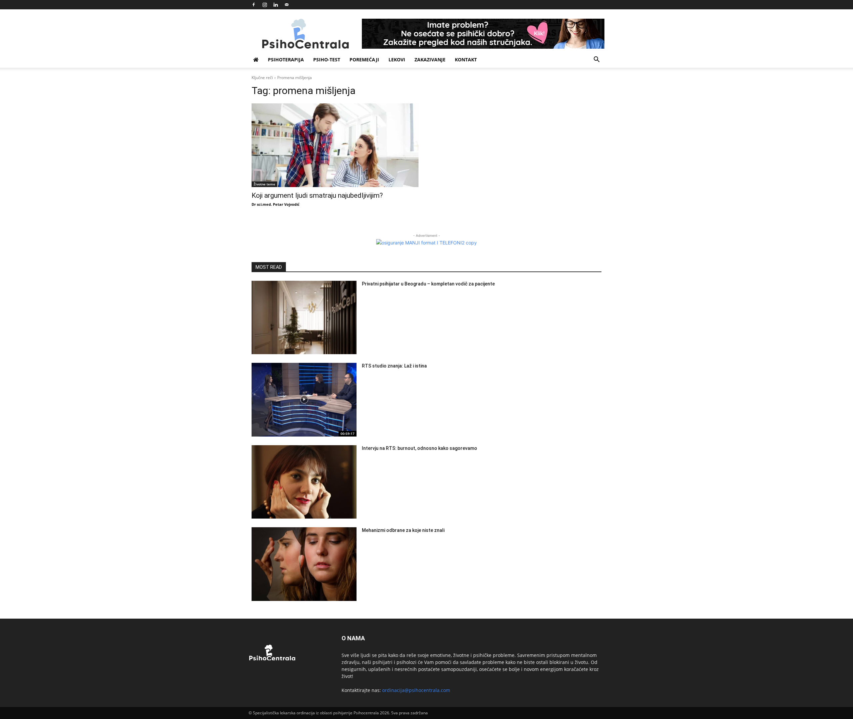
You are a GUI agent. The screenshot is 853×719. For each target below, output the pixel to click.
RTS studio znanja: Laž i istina (394, 366)
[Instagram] (265, 4)
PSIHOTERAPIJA (286, 59)
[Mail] (287, 4)
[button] (596, 60)
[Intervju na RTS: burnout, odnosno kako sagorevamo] (304, 482)
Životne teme (264, 184)
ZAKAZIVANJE (430, 59)
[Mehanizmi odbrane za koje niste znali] (304, 564)
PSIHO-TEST (326, 59)
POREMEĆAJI (364, 59)
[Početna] (256, 60)
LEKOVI (397, 59)
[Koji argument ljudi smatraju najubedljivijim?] (335, 145)
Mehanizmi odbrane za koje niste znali (403, 530)
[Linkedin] (276, 4)
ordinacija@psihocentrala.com (416, 690)
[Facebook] (254, 4)
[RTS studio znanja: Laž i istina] (304, 400)
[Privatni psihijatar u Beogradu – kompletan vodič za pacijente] (304, 317)
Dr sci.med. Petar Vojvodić (276, 204)
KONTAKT (466, 59)
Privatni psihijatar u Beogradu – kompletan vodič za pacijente (428, 283)
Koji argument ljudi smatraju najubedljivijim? (317, 195)
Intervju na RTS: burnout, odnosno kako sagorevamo (419, 448)
